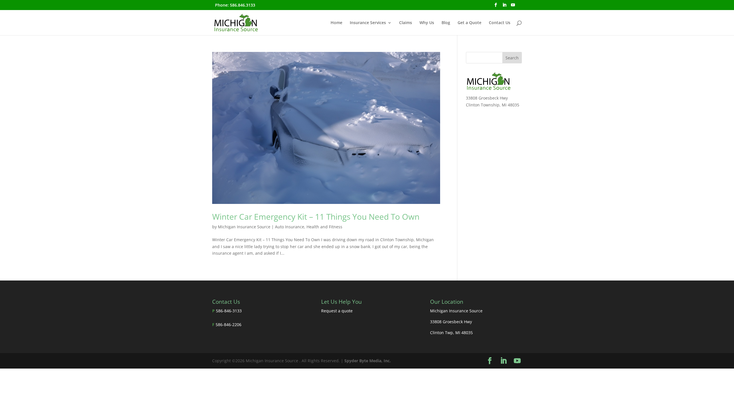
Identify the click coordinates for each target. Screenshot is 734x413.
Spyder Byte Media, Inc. (367, 360)
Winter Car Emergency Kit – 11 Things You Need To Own (315, 216)
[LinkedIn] (504, 6)
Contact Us (499, 23)
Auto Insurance (289, 226)
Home (336, 23)
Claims (405, 23)
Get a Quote (469, 23)
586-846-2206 (228, 324)
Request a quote (337, 310)
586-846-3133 (229, 310)
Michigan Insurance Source (244, 226)
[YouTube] (513, 6)
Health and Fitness (324, 226)
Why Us (426, 23)
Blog (446, 23)
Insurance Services (368, 23)
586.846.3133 (242, 5)
